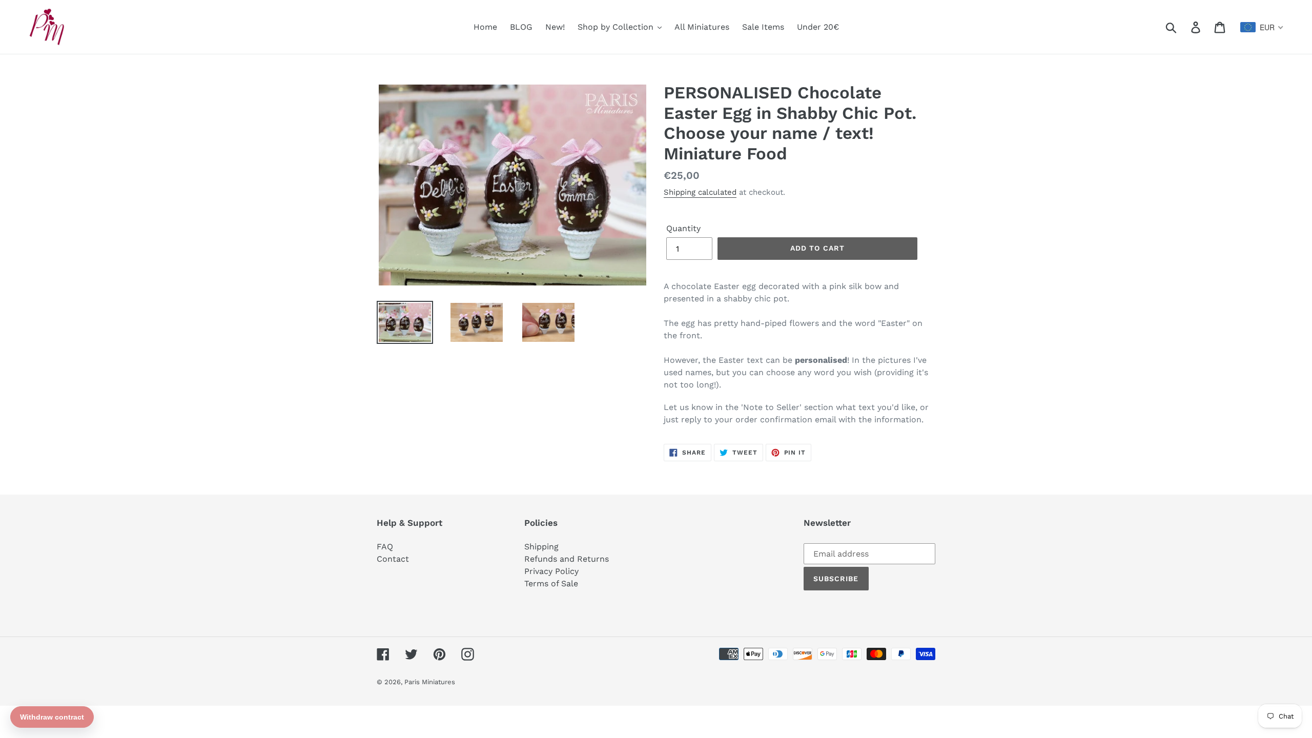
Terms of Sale (551, 583)
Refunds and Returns (566, 559)
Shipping (541, 546)
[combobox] (1262, 27)
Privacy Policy (551, 571)
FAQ (385, 546)
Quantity (683, 228)
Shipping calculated (700, 192)
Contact (393, 559)
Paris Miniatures (429, 682)
